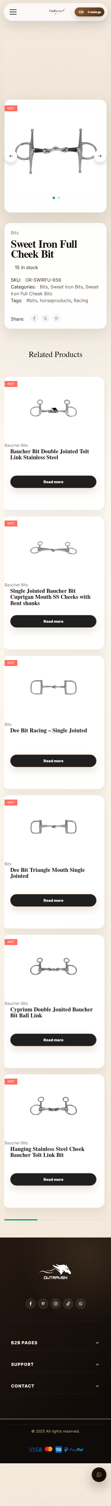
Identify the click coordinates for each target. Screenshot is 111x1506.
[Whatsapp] (81, 1304)
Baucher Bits (16, 445)
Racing (81, 300)
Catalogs (94, 12)
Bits (15, 232)
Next (100, 156)
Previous (11, 156)
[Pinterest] (43, 1304)
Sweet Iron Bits (66, 287)
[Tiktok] (68, 1304)
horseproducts (55, 300)
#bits (31, 300)
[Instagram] (56, 1304)
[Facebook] (31, 1304)
